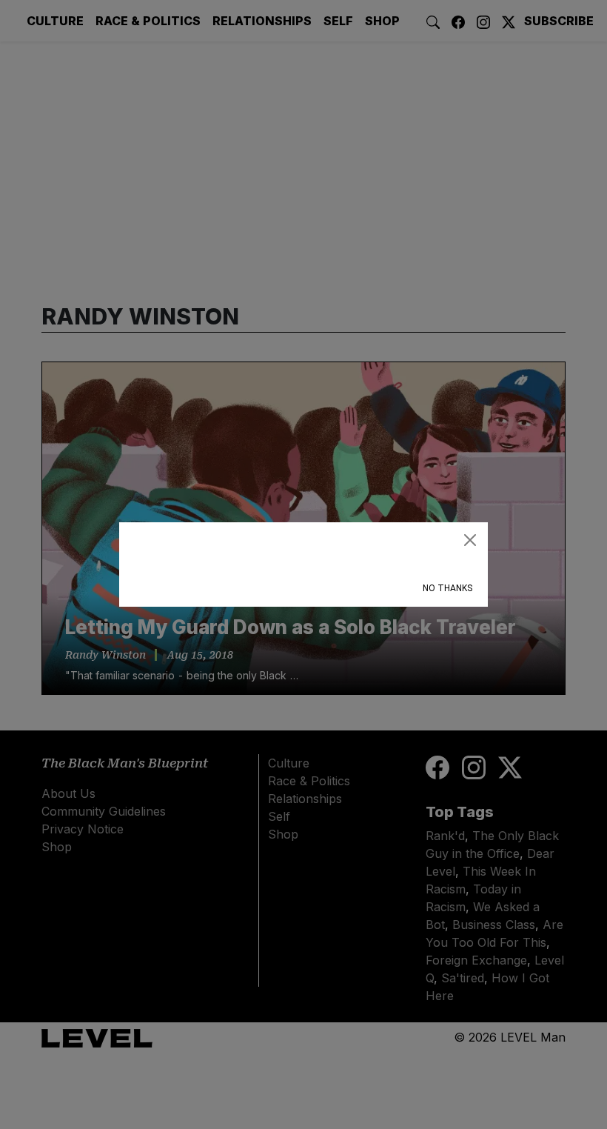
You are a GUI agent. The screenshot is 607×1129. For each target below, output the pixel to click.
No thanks (447, 588)
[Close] (470, 540)
